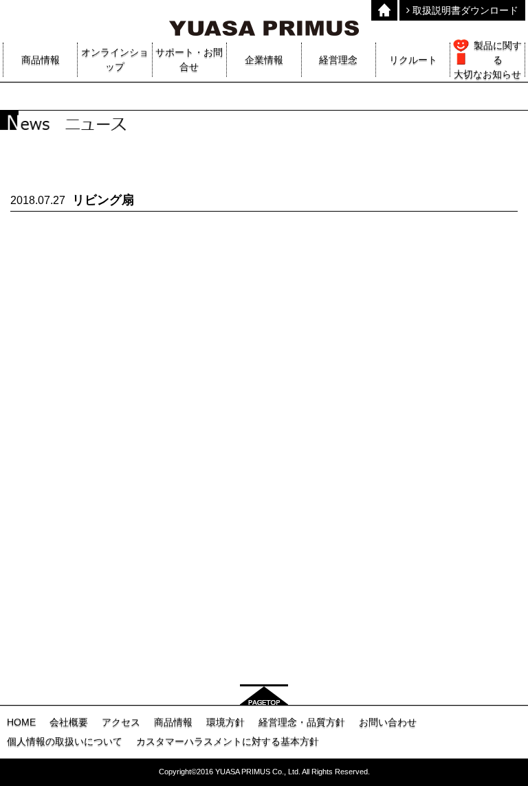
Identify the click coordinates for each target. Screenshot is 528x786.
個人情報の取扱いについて (64, 741)
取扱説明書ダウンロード (464, 10)
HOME (21, 722)
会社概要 (69, 722)
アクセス (121, 722)
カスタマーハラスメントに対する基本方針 (227, 741)
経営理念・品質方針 (301, 722)
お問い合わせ (388, 722)
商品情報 (173, 722)
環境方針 (225, 722)
